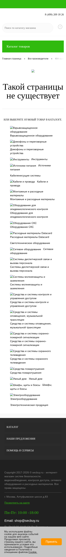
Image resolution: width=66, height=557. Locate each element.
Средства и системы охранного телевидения (29, 360)
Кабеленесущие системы (25, 175)
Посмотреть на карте (17, 502)
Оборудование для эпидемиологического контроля (29, 214)
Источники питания (30, 167)
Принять (51, 541)
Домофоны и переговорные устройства (27, 151)
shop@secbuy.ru (26, 521)
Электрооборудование (23, 398)
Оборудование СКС (22, 226)
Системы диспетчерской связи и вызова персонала (29, 268)
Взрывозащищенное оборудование (31, 135)
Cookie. (32, 552)
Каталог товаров (18, 46)
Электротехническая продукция (29, 404)
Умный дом (35, 378)
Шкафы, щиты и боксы (31, 386)
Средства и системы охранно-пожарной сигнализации (28, 343)
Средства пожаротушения (25, 372)
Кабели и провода (29, 183)
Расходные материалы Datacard (29, 236)
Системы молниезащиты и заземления (26, 286)
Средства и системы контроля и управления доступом (29, 304)
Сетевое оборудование (31, 251)
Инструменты (39, 159)
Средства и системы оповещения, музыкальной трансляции (30, 325)
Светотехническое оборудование (30, 243)
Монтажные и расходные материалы (32, 199)
